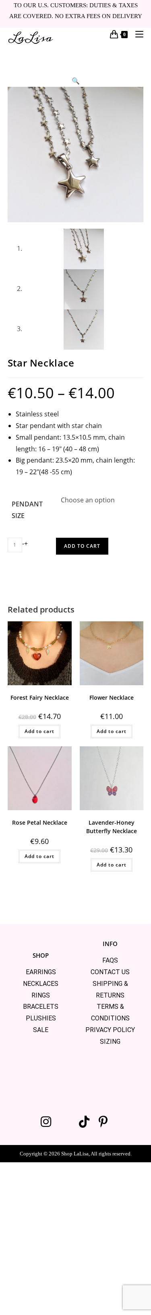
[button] (76, 80)
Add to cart (82, 546)
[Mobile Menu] (136, 34)
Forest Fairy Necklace (39, 697)
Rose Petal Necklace (39, 822)
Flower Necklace (111, 697)
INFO (110, 944)
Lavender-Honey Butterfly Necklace (111, 827)
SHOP (41, 955)
